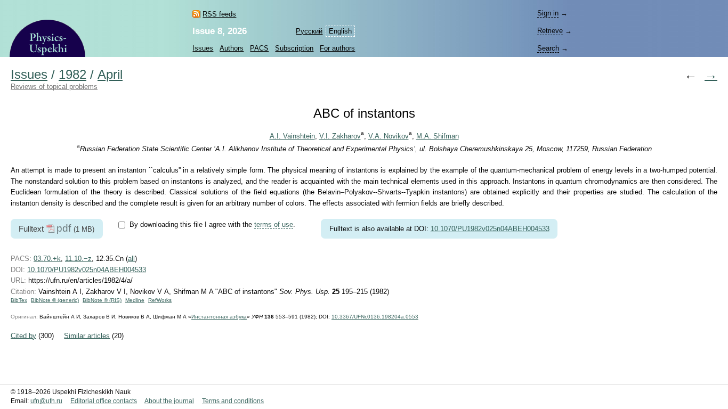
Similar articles (87, 335)
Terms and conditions (233, 401)
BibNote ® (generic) (55, 300)
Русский (309, 31)
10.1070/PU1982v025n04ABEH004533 (490, 229)
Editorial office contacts (103, 401)
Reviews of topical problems (54, 87)
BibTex (19, 300)
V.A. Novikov (388, 136)
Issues (202, 48)
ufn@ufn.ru (46, 401)
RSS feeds (219, 14)
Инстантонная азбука (219, 317)
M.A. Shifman (437, 136)
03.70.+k (47, 259)
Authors (232, 48)
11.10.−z (78, 259)
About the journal (169, 401)
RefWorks (160, 300)
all (131, 259)
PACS (259, 48)
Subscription (294, 48)
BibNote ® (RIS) (102, 300)
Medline (134, 300)
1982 (72, 74)
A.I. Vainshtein (292, 136)
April (110, 74)
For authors (337, 48)
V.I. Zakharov (340, 136)
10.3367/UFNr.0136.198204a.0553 (374, 317)
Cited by (23, 335)
